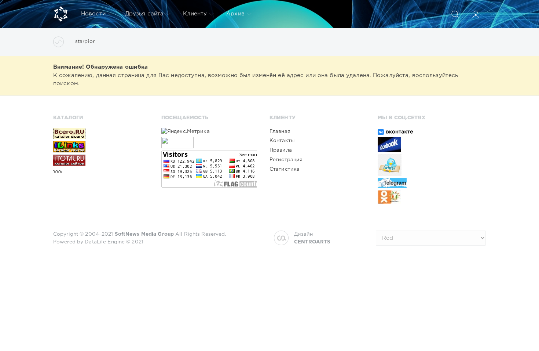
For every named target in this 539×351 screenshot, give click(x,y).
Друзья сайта (144, 13)
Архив (235, 13)
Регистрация (286, 160)
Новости (93, 13)
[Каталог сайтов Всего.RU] (100, 133)
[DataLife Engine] (61, 14)
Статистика (285, 169)
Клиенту (195, 13)
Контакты (282, 140)
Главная (280, 131)
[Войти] (475, 14)
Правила (281, 150)
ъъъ (57, 171)
